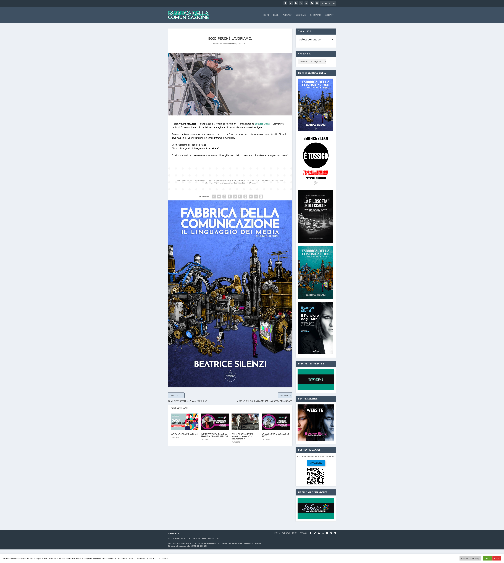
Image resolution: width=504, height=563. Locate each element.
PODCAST (287, 15)
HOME (266, 15)
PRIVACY (303, 533)
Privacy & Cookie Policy (470, 558)
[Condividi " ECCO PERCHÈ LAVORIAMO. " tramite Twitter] (219, 196)
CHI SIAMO (315, 15)
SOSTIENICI (301, 15)
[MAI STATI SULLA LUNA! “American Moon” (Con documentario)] (245, 422)
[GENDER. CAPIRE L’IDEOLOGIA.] (184, 422)
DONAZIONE (316, 462)
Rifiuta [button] (496, 558)
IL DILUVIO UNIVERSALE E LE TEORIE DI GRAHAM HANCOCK (214, 435)
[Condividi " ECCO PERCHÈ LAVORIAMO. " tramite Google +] (224, 196)
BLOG (276, 15)
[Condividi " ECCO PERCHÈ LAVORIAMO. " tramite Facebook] (214, 196)
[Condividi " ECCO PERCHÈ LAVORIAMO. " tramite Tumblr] (229, 196)
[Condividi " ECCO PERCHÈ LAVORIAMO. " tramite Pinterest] (235, 196)
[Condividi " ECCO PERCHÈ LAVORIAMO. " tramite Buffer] (245, 196)
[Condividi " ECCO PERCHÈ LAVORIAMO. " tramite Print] (261, 196)
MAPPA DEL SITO (175, 533)
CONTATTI (329, 15)
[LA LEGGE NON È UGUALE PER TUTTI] (276, 422)
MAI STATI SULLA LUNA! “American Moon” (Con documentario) (242, 436)
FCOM (295, 533)
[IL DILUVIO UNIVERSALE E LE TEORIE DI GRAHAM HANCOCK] (215, 422)
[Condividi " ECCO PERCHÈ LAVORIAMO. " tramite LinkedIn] (240, 196)
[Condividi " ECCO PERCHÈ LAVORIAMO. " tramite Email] (256, 196)
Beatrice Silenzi (229, 43)
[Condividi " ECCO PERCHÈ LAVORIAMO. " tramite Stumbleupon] (250, 196)
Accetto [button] (487, 558)
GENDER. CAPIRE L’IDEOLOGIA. (184, 434)
